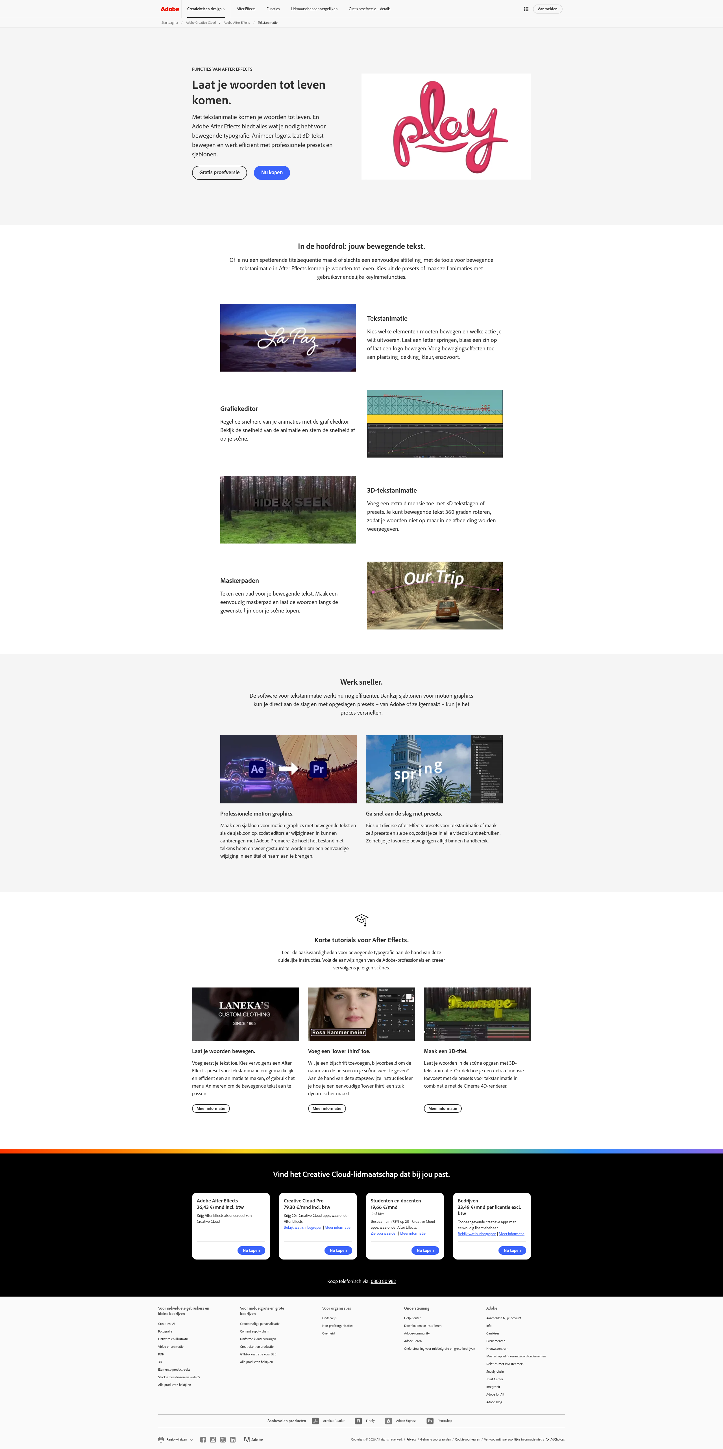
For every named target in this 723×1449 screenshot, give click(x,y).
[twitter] (223, 1439)
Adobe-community (417, 1333)
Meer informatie (211, 1108)
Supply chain (495, 1371)
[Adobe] (169, 9)
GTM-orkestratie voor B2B (258, 1354)
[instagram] (213, 1439)
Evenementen (495, 1341)
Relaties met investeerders (505, 1364)
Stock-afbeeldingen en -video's (179, 1377)
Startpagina (170, 23)
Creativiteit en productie (257, 1347)
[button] (526, 9)
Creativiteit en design (204, 9)
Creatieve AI (166, 1324)
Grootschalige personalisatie (260, 1324)
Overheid (328, 1333)
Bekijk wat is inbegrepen (303, 1227)
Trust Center (494, 1379)
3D (160, 1362)
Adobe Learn (413, 1341)
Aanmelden (548, 9)
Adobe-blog (494, 1402)
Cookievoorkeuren (467, 1439)
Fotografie (165, 1331)
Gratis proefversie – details (369, 9)
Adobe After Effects (237, 23)
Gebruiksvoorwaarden (435, 1439)
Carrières (492, 1333)
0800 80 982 (383, 1281)
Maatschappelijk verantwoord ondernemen (516, 1356)
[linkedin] (233, 1439)
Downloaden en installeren (422, 1326)
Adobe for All (495, 1394)
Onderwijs (329, 1318)
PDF (161, 1354)
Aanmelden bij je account (503, 1318)
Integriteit (493, 1387)
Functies (273, 9)
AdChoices (557, 1439)
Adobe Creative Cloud (201, 23)
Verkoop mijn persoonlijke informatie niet (513, 1439)
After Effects (246, 9)
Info (488, 1326)
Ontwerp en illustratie (173, 1339)
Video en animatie (171, 1347)
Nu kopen (272, 172)
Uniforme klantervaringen (258, 1339)
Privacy (411, 1439)
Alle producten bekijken (174, 1385)
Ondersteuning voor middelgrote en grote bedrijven (436, 1349)
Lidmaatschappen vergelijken (314, 9)
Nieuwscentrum (497, 1349)
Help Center (412, 1318)
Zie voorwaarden (384, 1233)
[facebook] (203, 1439)
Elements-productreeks (174, 1370)
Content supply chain (254, 1331)
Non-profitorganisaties (337, 1326)
